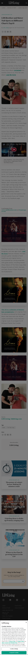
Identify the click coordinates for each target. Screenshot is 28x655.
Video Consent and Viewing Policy (9, 642)
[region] (14, 637)
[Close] (26, 622)
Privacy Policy (21, 641)
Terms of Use (12, 641)
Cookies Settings (14, 648)
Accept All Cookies (13, 652)
